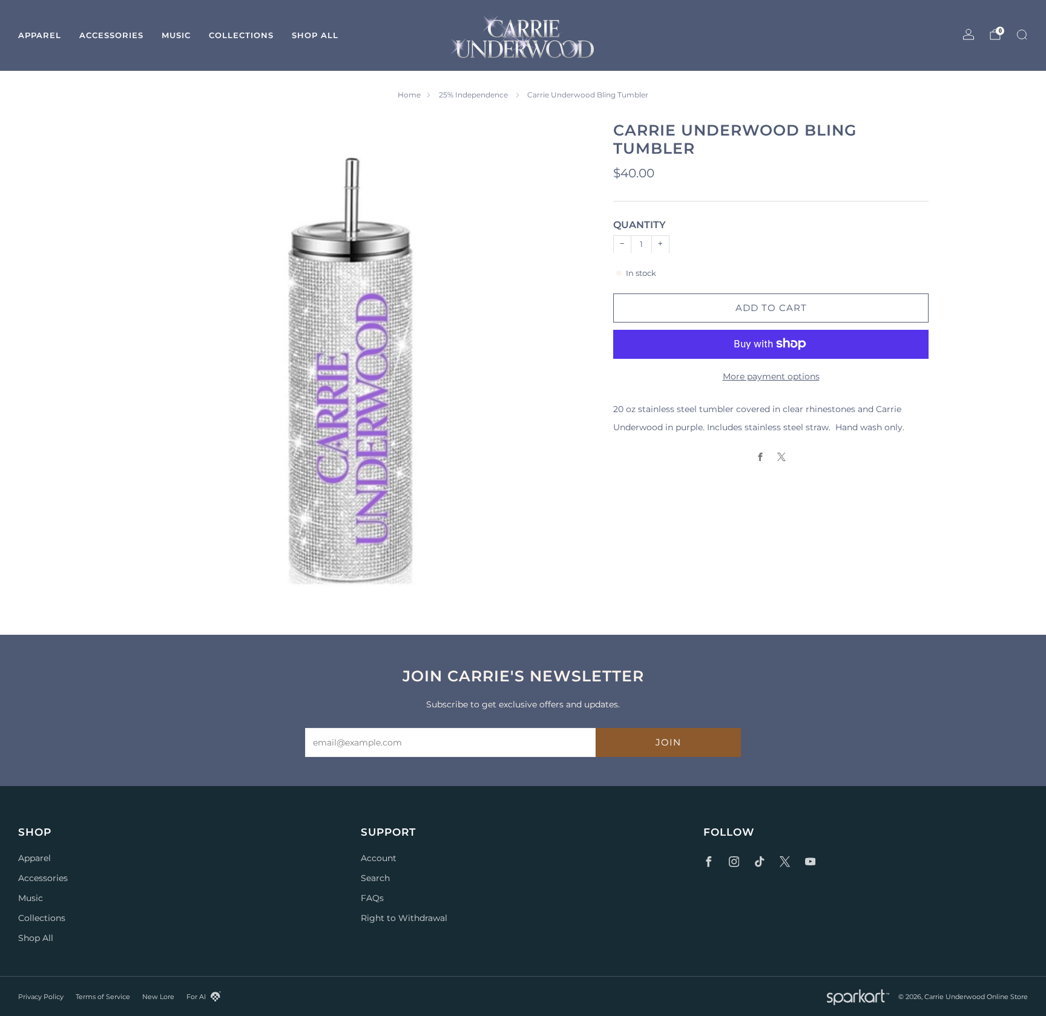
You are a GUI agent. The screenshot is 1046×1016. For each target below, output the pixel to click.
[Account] (968, 34)
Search (375, 878)
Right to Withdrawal (404, 918)
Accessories (111, 35)
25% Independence (474, 94)
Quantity (639, 225)
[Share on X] (781, 456)
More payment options (771, 375)
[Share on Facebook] (760, 456)
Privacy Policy (41, 996)
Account (378, 858)
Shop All (315, 35)
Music (176, 35)
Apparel (39, 35)
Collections (241, 35)
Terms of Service (103, 996)
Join (668, 742)
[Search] (1022, 34)
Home (409, 94)
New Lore (158, 996)
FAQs (372, 898)
